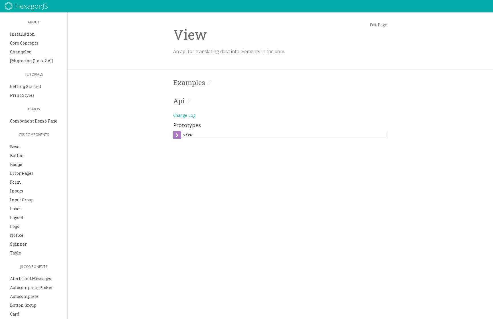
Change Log (184, 115)
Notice (16, 235)
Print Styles (22, 95)
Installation (22, 34)
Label (15, 208)
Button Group (23, 305)
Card (14, 314)
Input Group (22, 199)
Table (15, 253)
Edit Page (378, 24)
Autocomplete (24, 296)
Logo (14, 226)
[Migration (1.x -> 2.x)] (31, 60)
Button (17, 155)
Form (15, 182)
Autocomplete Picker (31, 287)
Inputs (16, 191)
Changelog (20, 52)
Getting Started (25, 86)
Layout (16, 217)
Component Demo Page (33, 121)
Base (14, 146)
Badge (16, 164)
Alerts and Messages (30, 278)
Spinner (18, 244)
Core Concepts (24, 43)
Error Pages (21, 173)
